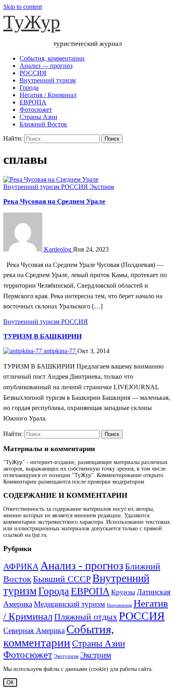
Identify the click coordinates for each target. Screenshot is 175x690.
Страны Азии (38, 116)
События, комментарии (52, 58)
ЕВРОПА (33, 102)
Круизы (123, 592)
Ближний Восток (43, 124)
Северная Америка (34, 631)
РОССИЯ (33, 72)
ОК (10, 682)
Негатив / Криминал (48, 94)
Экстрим (102, 186)
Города (29, 87)
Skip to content (22, 6)
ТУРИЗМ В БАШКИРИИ (42, 336)
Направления (119, 605)
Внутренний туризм (48, 80)
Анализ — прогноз (46, 65)
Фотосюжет (36, 109)
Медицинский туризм (69, 604)
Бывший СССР (62, 579)
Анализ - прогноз (81, 565)
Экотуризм (66, 656)
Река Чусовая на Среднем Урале (54, 201)
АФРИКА (21, 566)
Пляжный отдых (85, 617)
